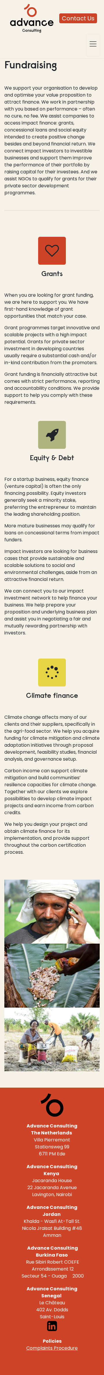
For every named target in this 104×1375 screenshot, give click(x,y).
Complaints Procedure (52, 1348)
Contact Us (78, 18)
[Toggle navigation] (93, 44)
